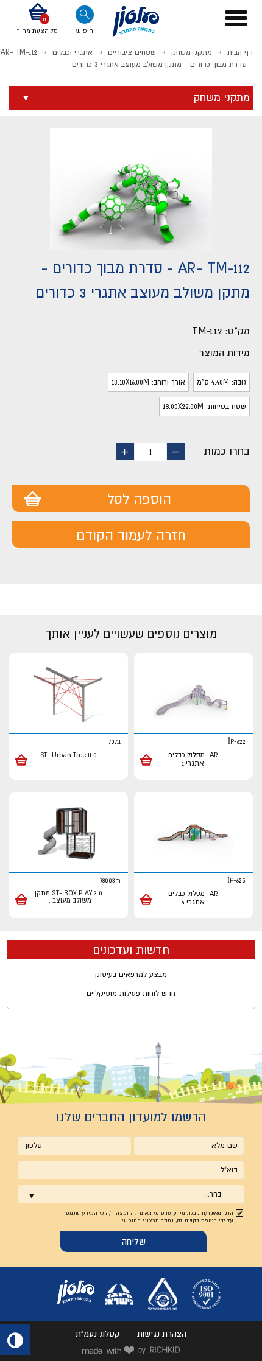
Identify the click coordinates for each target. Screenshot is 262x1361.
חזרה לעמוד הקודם (131, 535)
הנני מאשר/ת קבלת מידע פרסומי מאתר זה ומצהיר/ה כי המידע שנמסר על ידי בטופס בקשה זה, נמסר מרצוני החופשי (148, 1216)
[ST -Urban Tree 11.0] (68, 695)
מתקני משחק (191, 52)
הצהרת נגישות (161, 1333)
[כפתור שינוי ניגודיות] (15, 1339)
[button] (37, 19)
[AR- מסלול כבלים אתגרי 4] (193, 834)
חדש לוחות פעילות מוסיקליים (131, 993)
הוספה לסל (139, 499)
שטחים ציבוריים (132, 52)
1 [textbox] (150, 452)
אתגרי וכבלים (72, 52)
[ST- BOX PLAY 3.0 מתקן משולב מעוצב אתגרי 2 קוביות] (68, 834)
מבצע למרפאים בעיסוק (131, 974)
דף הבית (240, 52)
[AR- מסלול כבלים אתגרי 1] (193, 695)
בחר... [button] (212, 1194)
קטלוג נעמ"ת (97, 1333)
